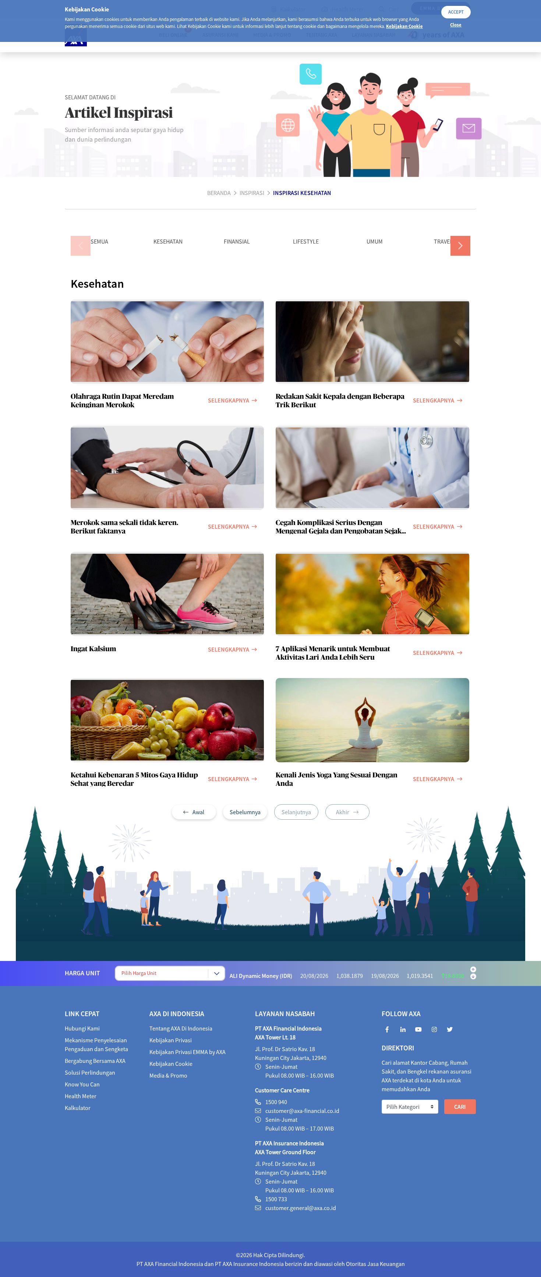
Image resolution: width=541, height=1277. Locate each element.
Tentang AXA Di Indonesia (180, 1028)
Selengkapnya (228, 400)
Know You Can (82, 1084)
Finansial (237, 241)
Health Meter (80, 1096)
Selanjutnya (296, 812)
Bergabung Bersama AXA (95, 1060)
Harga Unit (82, 973)
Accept (456, 12)
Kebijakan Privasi (170, 1040)
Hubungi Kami (82, 1028)
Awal (197, 812)
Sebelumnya (245, 812)
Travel (443, 241)
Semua (99, 241)
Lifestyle (306, 241)
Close (456, 25)
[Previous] (81, 246)
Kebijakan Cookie (404, 26)
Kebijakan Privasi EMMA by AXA (187, 1052)
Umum (375, 241)
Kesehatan (168, 241)
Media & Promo (168, 1075)
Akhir (343, 812)
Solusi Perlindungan (90, 1072)
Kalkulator (78, 1107)
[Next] (460, 246)
